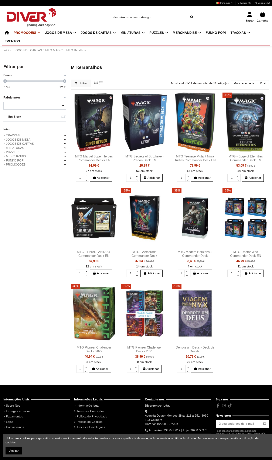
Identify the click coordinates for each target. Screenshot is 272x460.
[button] (27, 33)
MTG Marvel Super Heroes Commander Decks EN (94, 158)
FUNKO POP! (15, 160)
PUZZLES (12, 152)
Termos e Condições (90, 411)
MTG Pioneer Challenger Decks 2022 (94, 349)
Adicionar (103, 177)
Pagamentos (14, 416)
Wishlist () (245, 3)
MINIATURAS (15, 148)
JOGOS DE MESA (18, 139)
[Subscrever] (264, 424)
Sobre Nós (13, 405)
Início (7, 129)
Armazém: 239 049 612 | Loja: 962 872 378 (178, 430)
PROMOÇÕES (16, 164)
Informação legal (88, 405)
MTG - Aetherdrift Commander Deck (144, 253)
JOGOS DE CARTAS (20, 143)
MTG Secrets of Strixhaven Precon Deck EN (144, 158)
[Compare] (113, 106)
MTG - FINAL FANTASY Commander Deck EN (94, 253)
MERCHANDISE (17, 156)
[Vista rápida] (113, 114)
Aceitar (14, 450)
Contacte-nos (15, 427)
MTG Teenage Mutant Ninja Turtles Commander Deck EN (195, 158)
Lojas (9, 421)
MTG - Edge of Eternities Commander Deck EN (245, 158)
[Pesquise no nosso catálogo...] (191, 17)
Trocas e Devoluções (91, 427)
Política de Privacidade (92, 416)
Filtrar (83, 83)
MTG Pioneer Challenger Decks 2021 (144, 349)
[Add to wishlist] (113, 99)
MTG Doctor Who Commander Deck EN (245, 253)
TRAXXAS (13, 135)
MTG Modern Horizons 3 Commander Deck (195, 253)
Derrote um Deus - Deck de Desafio (195, 349)
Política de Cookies (89, 421)
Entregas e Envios (18, 411)
